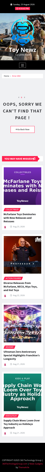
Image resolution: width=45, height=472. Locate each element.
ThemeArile (23, 467)
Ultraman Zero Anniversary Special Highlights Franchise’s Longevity (22, 355)
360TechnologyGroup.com (14, 463)
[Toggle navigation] (22, 65)
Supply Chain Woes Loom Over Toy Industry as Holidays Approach (22, 424)
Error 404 (16, 76)
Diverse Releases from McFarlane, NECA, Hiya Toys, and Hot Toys (20, 286)
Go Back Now (23, 129)
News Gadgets (36, 463)
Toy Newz (22, 49)
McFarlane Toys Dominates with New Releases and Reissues (20, 217)
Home (6, 76)
